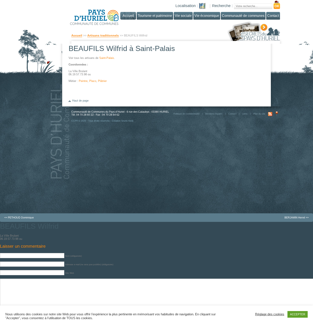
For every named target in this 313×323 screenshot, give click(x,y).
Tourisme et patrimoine (155, 15)
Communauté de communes (243, 15)
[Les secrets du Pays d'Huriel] (253, 31)
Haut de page (80, 100)
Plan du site (259, 113)
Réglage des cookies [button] (269, 314)
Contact (273, 15)
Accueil (76, 35)
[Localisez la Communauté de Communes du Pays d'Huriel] (202, 6)
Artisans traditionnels (103, 35)
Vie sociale (183, 15)
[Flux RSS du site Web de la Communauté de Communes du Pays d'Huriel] (270, 113)
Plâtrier (102, 81)
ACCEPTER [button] (297, 314)
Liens (245, 113)
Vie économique (206, 15)
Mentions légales (214, 113)
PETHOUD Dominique (21, 217)
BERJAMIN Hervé (294, 217)
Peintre (83, 81)
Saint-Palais (106, 58)
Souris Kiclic (127, 120)
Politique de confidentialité (186, 113)
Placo (92, 81)
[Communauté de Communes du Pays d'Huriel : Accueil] (103, 15)
